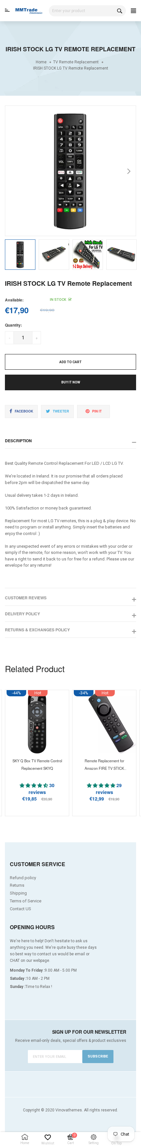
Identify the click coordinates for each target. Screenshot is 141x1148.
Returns (17, 885)
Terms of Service (25, 900)
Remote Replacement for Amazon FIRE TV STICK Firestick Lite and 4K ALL (104, 768)
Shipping (18, 893)
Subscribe (98, 1056)
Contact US (20, 908)
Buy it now (70, 382)
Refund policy (23, 877)
